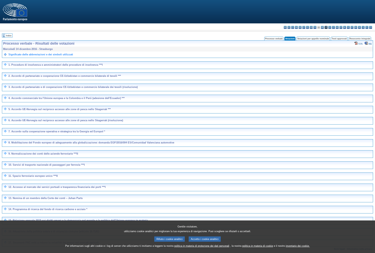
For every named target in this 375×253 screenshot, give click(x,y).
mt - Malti (340, 27)
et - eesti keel (303, 27)
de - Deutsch (300, 27)
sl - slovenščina (363, 27)
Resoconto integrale (359, 38)
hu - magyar (337, 27)
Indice (9, 35)
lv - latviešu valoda (329, 27)
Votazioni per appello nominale (313, 38)
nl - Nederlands (344, 27)
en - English (311, 27)
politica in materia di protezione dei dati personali (201, 245)
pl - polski (348, 27)
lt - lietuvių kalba (333, 27)
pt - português (352, 27)
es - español (289, 27)
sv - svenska (370, 27)
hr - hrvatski (322, 27)
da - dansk (296, 27)
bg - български (285, 27)
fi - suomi (366, 27)
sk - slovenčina (359, 27)
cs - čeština (292, 27)
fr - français (314, 27)
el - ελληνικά (307, 27)
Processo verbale (274, 38)
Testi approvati (339, 38)
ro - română (355, 27)
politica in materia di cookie (257, 245)
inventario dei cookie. (298, 245)
